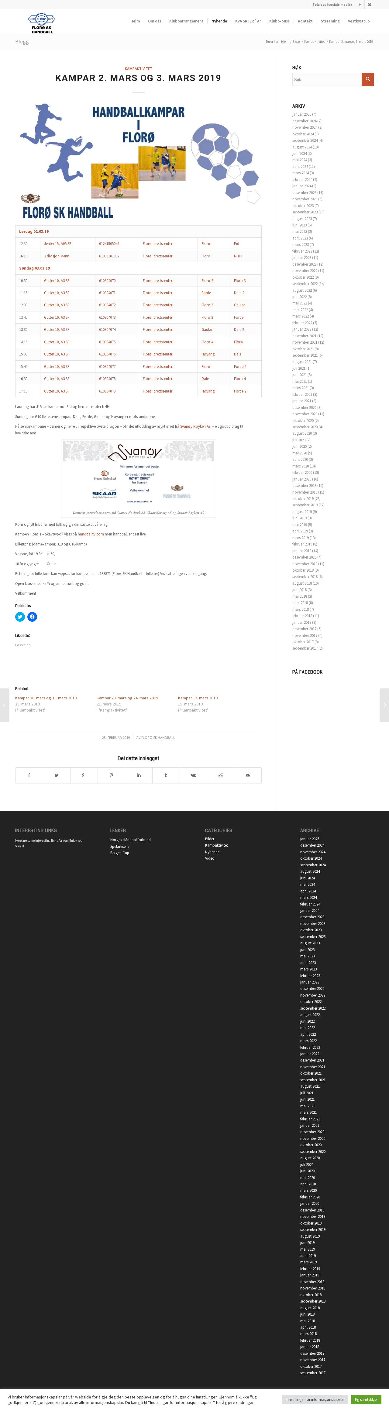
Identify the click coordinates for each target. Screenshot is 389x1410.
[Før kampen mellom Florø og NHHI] (384, 705)
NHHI (238, 256)
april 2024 (300, 166)
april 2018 (300, 602)
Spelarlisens (119, 846)
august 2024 (302, 147)
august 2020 (302, 433)
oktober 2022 (303, 277)
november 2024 (304, 127)
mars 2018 (300, 609)
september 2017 (305, 648)
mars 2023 (300, 244)
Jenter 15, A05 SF (57, 243)
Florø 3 (240, 280)
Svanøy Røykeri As (195, 426)
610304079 (107, 391)
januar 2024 (301, 186)
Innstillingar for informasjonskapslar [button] (315, 1399)
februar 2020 (302, 472)
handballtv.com (91, 534)
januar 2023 (301, 257)
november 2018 (304, 563)
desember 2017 (304, 628)
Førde (206, 292)
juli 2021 (298, 368)
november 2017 (304, 635)
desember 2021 (304, 335)
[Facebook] (360, 4)
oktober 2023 (303, 205)
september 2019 (305, 505)
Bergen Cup (119, 852)
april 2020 (300, 459)
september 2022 (305, 283)
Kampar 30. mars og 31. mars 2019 (46, 698)
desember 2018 (304, 557)
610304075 (107, 342)
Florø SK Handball (158, 738)
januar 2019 (301, 550)
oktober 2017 (303, 641)
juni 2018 (299, 589)
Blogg (22, 41)
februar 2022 (302, 322)
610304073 (107, 317)
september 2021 (305, 355)
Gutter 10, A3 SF (56, 280)
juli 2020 (298, 440)
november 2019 (304, 492)
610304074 (107, 329)
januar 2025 (301, 114)
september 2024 (305, 140)
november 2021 (304, 342)
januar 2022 (301, 329)
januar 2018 (301, 622)
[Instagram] (369, 4)
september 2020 (305, 427)
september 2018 (305, 576)
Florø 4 (207, 342)
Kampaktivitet (314, 41)
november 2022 (304, 270)
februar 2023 (302, 251)
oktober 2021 (303, 349)
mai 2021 (299, 381)
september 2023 (305, 212)
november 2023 (304, 199)
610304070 (107, 280)
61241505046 (109, 243)
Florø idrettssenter (157, 243)
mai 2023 (299, 231)
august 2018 (302, 583)
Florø (205, 243)
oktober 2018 (303, 570)
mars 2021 (300, 387)
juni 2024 (299, 153)
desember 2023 (304, 192)
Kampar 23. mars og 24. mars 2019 (127, 698)
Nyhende (212, 851)
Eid (236, 243)
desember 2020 (304, 407)
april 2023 (300, 238)
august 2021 (302, 361)
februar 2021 (302, 394)
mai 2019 (299, 524)
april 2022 (300, 309)
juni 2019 (299, 518)
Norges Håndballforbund (130, 839)
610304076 (107, 354)
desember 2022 (304, 264)
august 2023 (302, 218)
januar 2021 (301, 400)
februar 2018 (302, 615)
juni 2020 (299, 446)
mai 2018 (299, 596)
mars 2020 (300, 466)
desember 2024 (304, 121)
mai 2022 (299, 303)
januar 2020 (301, 479)
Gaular (239, 304)
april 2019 (300, 531)
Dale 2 (239, 292)
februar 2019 (302, 544)
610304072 (107, 304)
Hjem (284, 41)
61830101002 (109, 256)
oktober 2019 (303, 498)
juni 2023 (299, 225)
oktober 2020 (303, 420)
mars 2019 (300, 537)
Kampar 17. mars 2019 (198, 698)
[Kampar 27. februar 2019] (4, 705)
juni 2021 (299, 374)
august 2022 (302, 290)
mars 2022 (300, 316)
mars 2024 (300, 172)
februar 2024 (302, 179)
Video (210, 858)
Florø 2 (207, 280)
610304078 (107, 378)
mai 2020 (299, 453)
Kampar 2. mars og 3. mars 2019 (138, 78)
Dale (237, 354)
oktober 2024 (303, 134)
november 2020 (304, 413)
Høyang (208, 354)
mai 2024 (299, 159)
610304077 (107, 366)
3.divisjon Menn (56, 256)
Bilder (209, 838)
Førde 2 (240, 366)
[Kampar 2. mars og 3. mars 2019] (138, 163)
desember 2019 (304, 485)
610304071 (107, 292)
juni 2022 (299, 296)
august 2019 (302, 511)
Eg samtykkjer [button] (366, 1399)
